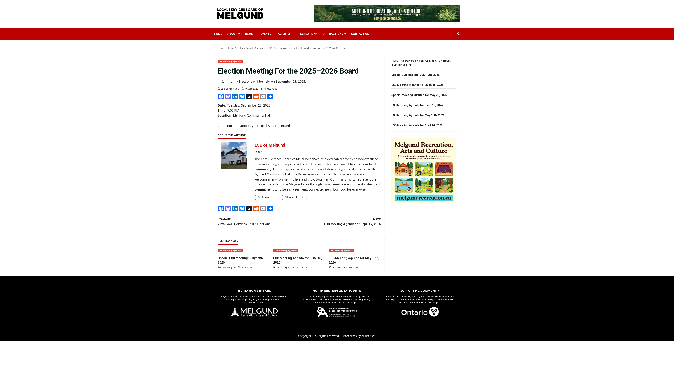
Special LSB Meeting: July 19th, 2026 (415, 75)
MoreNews (350, 336)
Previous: (244, 221)
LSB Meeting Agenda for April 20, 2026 (416, 125)
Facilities (283, 33)
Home (218, 33)
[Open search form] (458, 33)
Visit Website (266, 197)
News (249, 33)
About (232, 33)
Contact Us (360, 33)
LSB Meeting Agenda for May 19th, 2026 (417, 115)
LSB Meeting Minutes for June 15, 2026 (417, 85)
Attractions (333, 33)
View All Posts (294, 197)
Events (266, 33)
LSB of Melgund (230, 88)
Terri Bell (335, 267)
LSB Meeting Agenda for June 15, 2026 (417, 105)
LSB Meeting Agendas (230, 61)
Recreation (307, 33)
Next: (352, 221)
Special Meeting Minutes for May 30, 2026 (419, 95)
